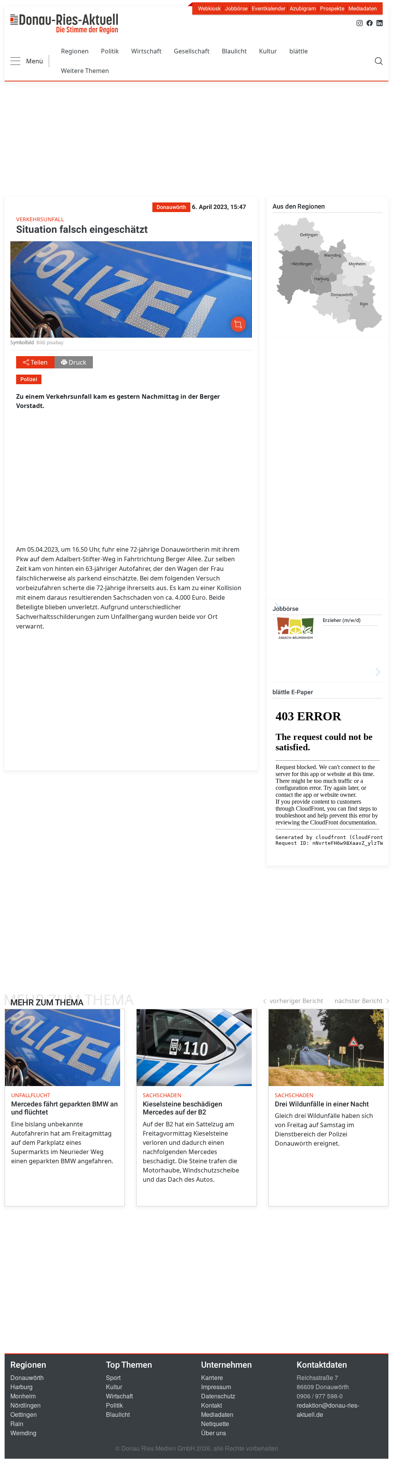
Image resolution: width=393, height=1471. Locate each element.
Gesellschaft (192, 51)
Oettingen (23, 1414)
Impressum (216, 1386)
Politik (110, 51)
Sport (113, 1377)
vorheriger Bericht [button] (296, 1001)
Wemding (23, 1432)
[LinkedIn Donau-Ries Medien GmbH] (379, 22)
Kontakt (211, 1405)
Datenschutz (218, 1395)
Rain (16, 1423)
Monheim (23, 1395)
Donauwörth (27, 1377)
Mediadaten (362, 8)
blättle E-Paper (292, 692)
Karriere (212, 1377)
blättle (298, 51)
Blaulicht (234, 51)
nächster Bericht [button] (359, 1001)
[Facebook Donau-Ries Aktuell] (370, 22)
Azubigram (303, 8)
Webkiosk (209, 8)
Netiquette (215, 1423)
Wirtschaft (146, 51)
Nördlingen (25, 1405)
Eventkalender (269, 8)
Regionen (75, 51)
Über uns (213, 1432)
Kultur (268, 51)
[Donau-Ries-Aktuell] (64, 24)
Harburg (21, 1386)
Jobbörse (236, 8)
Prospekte (332, 8)
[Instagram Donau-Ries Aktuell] (360, 22)
